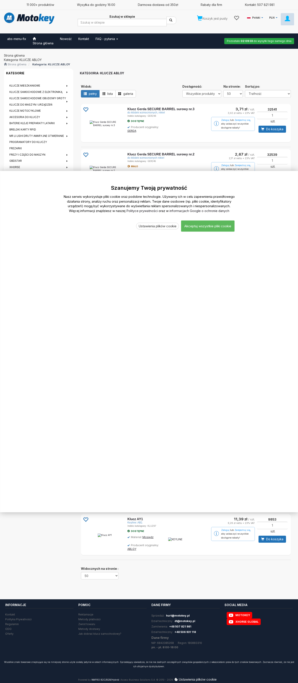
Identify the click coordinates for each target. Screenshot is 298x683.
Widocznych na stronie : (99, 568)
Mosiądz (148, 537)
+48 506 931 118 (185, 632)
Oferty (9, 633)
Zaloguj (225, 120)
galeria (127, 94)
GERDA (131, 130)
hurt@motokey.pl (178, 615)
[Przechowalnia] (236, 17)
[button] (256, 16)
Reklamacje (85, 614)
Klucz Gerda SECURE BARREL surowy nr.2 (160, 154)
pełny (92, 94)
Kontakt (10, 614)
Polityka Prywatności (18, 619)
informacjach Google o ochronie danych (199, 211)
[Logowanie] (287, 19)
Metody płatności (89, 619)
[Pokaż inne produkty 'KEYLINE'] (175, 539)
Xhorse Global (247, 621)
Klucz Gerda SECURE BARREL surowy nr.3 (160, 109)
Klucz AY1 (135, 519)
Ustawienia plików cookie (157, 226)
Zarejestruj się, (243, 120)
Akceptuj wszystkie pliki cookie (207, 226)
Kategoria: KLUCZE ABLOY (51, 64)
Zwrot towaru (86, 624)
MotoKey (242, 615)
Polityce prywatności (142, 211)
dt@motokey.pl (185, 621)
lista (109, 94)
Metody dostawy (89, 629)
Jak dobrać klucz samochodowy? (99, 633)
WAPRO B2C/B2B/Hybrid (105, 679)
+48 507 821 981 (180, 626)
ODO (8, 629)
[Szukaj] (171, 20)
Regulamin (12, 624)
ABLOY (131, 549)
